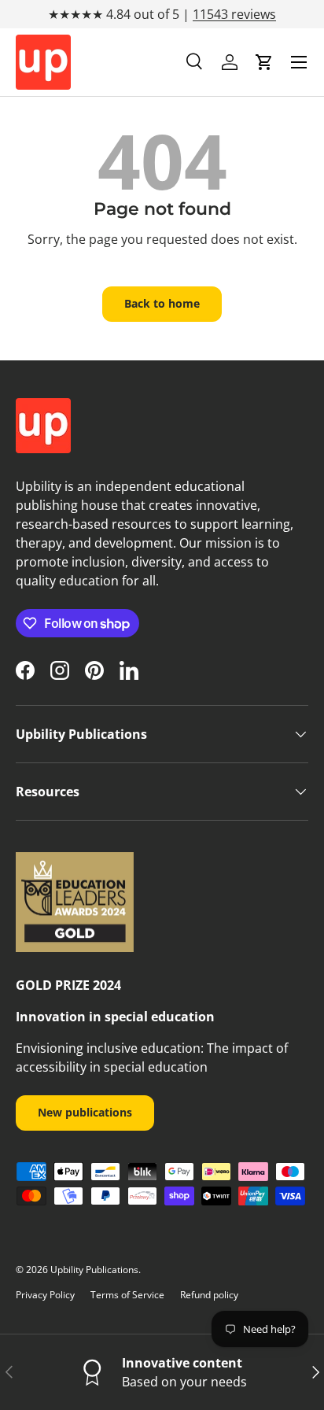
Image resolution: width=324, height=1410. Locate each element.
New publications (85, 1112)
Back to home (162, 303)
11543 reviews (234, 14)
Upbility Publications (94, 1269)
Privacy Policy (45, 1294)
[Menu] (299, 62)
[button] (264, 62)
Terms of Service (127, 1294)
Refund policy (209, 1294)
